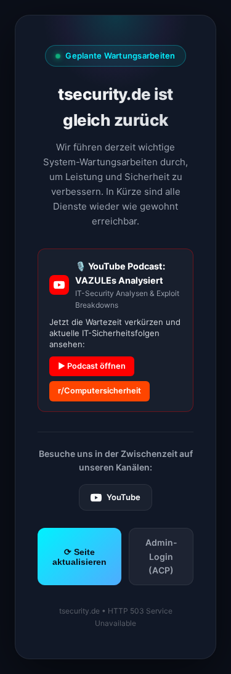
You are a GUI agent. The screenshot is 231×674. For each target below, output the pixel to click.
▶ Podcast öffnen (92, 366)
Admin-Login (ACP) (161, 556)
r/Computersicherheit (99, 390)
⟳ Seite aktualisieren (79, 557)
